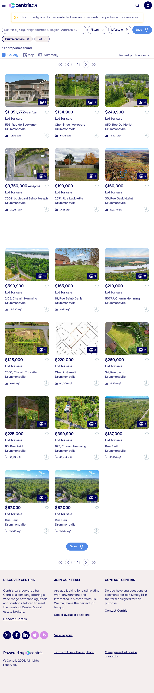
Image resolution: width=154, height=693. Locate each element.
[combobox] (44, 30)
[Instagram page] (7, 635)
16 (95, 102)
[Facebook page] (16, 635)
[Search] (137, 5)
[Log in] (148, 5)
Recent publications (133, 55)
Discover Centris (19, 580)
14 (44, 275)
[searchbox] (41, 30)
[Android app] (44, 635)
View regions (63, 635)
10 (144, 275)
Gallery (12, 55)
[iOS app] (35, 635)
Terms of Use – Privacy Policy (74, 652)
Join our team (67, 580)
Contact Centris (120, 580)
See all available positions (72, 615)
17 (145, 349)
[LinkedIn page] (26, 635)
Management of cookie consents (121, 654)
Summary (51, 55)
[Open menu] (4, 5)
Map (31, 55)
